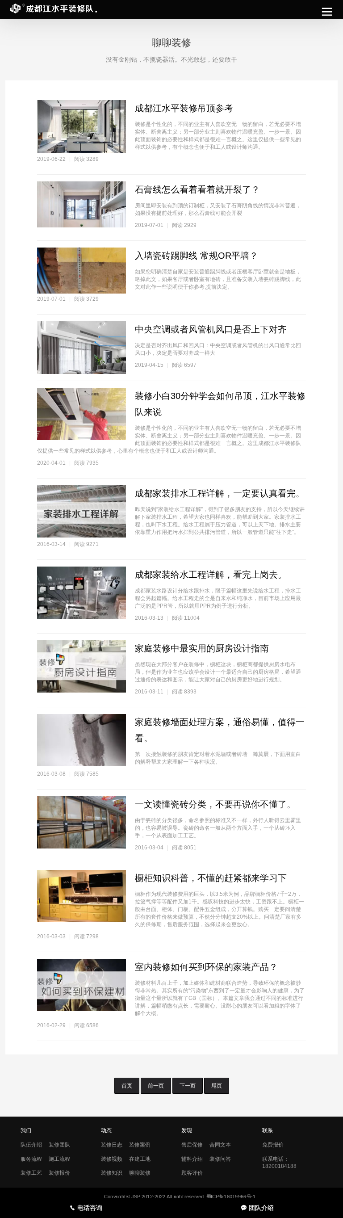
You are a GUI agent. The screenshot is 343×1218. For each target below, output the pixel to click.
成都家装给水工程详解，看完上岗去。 (211, 575)
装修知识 (111, 1173)
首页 (126, 1086)
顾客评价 (192, 1173)
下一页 (188, 1086)
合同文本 (220, 1145)
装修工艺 (31, 1173)
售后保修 (192, 1145)
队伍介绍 (31, 1145)
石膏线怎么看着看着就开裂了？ (197, 189)
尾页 (216, 1086)
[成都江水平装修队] (53, 10)
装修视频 (111, 1159)
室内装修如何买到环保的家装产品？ (206, 967)
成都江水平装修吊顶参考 (184, 108)
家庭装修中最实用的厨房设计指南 (202, 648)
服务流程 (31, 1159)
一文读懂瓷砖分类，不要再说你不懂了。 (215, 804)
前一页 (156, 1086)
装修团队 (59, 1145)
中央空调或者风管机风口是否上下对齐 (211, 329)
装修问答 (220, 1159)
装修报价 (59, 1173)
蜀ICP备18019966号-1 (231, 1197)
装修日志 (111, 1145)
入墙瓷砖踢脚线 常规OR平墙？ (196, 255)
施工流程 (59, 1159)
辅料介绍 (192, 1159)
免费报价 (273, 1145)
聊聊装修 (140, 1173)
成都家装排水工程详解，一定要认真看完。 (220, 493)
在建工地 (140, 1159)
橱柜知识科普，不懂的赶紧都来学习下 (211, 878)
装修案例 (140, 1145)
